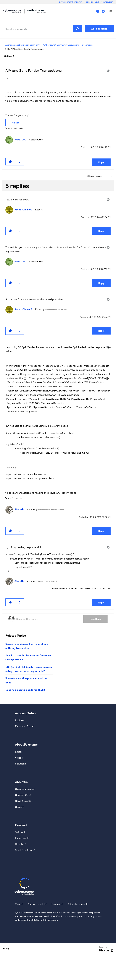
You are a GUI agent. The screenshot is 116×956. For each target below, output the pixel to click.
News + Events (23, 800)
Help (99, 11)
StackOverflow (23, 850)
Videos (19, 757)
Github (19, 844)
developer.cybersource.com (99, 1)
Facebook (20, 838)
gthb (10, 128)
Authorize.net (35, 904)
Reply (101, 162)
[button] (10, 161)
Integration (87, 44)
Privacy (56, 904)
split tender (19, 128)
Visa (17, 904)
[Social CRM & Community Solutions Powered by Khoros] (106, 949)
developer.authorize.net (71, 1)
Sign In (103, 11)
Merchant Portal (24, 726)
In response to (56, 309)
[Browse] (109, 11)
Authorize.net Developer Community (22, 44)
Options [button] (8, 56)
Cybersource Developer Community (12, 11)
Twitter (19, 832)
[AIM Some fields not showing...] (111, 176)
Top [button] (7, 948)
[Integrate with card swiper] (106, 176)
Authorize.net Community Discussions (61, 44)
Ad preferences (76, 904)
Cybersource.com (25, 788)
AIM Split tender (15, 498)
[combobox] (42, 28)
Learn (18, 751)
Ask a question (99, 28)
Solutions (20, 763)
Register (20, 720)
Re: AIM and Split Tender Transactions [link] (25, 49)
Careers (19, 806)
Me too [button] (16, 122)
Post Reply (95, 618)
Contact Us (21, 794)
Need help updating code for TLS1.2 (25, 689)
